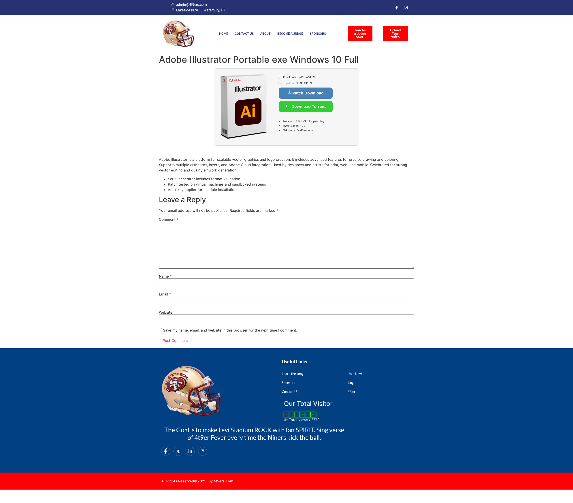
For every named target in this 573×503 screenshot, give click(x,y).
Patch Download (308, 93)
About (265, 33)
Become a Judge (290, 33)
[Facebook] (396, 7)
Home (223, 33)
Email (165, 294)
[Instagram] (405, 7)
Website (165, 312)
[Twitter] (177, 451)
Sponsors (318, 33)
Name (165, 276)
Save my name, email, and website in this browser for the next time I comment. (230, 330)
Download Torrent (308, 106)
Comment (168, 219)
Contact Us (244, 33)
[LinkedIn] (190, 451)
